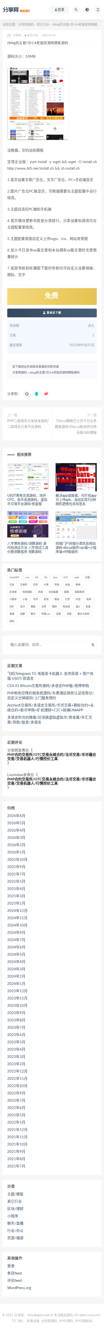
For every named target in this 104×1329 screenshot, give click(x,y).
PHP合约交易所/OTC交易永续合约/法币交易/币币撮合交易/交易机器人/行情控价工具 (51, 757)
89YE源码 (66, 1321)
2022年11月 (17, 1079)
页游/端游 (15, 1238)
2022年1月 (16, 1122)
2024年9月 (16, 933)
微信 (56, 599)
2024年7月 (16, 940)
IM (45, 577)
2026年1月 (16, 852)
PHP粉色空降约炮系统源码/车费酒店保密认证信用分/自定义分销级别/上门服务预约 (50, 695)
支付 (22, 606)
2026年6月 (16, 816)
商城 (40, 592)
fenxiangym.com (39, 1315)
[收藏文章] (26, 394)
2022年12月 (17, 1071)
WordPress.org (19, 1288)
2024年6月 (16, 947)
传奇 (56, 585)
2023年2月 (16, 1064)
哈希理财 (27, 592)
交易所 (23, 585)
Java (55, 577)
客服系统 (79, 592)
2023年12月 (17, 991)
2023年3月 (16, 1057)
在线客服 (53, 592)
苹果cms (45, 614)
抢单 (88, 599)
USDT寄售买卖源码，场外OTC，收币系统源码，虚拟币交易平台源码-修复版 (27, 500)
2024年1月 (16, 984)
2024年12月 (17, 911)
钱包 (11, 621)
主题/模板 (15, 1194)
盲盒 (88, 606)
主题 (87, 577)
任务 (35, 585)
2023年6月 (16, 1035)
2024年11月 (17, 918)
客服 (66, 592)
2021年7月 (16, 1166)
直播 (11, 614)
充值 (67, 585)
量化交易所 (83, 614)
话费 (58, 614)
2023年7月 (16, 1027)
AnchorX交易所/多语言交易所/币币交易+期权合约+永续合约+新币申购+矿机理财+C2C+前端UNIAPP (50, 708)
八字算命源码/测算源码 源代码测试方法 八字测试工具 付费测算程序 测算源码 (27, 548)
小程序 (13, 599)
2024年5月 (16, 954)
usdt (76, 577)
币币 (35, 599)
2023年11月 (17, 998)
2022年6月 (16, 1108)
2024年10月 (17, 925)
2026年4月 (16, 830)
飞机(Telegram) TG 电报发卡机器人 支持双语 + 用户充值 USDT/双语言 (50, 676)
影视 (46, 599)
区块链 (13, 592)
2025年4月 (16, 889)
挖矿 (11, 606)
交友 (11, 585)
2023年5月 (16, 1042)
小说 (24, 599)
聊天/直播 (15, 1223)
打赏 (67, 599)
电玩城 (66, 606)
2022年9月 (16, 1093)
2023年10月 (17, 1006)
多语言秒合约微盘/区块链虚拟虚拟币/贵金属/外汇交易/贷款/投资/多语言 (49, 720)
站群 (22, 614)
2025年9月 (16, 867)
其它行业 (43, 24)
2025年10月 (17, 860)
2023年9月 (16, 1013)
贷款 (69, 614)
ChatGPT (14, 577)
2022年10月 (17, 1086)
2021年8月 (16, 1159)
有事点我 (33, 1321)
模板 (33, 606)
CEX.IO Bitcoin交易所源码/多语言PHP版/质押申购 (48, 686)
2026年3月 (16, 838)
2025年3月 (16, 896)
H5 (36, 577)
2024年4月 (16, 962)
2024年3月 (16, 969)
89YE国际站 (83, 1321)
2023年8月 (16, 1020)
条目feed (14, 1273)
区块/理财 (15, 1209)
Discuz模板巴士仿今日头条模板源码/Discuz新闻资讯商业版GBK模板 (76, 426)
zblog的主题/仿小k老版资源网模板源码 (55, 372)
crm (27, 577)
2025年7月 (16, 874)
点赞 (43, 606)
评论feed (14, 1281)
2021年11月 (17, 1137)
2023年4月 (16, 1049)
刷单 (78, 585)
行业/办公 (15, 1231)
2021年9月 (16, 1152)
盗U (78, 606)
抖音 (78, 599)
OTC (65, 577)
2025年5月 (16, 881)
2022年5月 (16, 1115)
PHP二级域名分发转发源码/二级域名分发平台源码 (28, 424)
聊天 (33, 614)
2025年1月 (16, 903)
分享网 (12, 750)
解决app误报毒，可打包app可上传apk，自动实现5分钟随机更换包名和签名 (76, 500)
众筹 (46, 585)
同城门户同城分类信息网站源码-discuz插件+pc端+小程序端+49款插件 (76, 548)
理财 (54, 606)
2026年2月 (16, 845)
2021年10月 (17, 1144)
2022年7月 (16, 1100)
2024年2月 (16, 976)
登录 (11, 1266)
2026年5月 (16, 823)
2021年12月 (17, 1130)
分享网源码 (26, 24)
